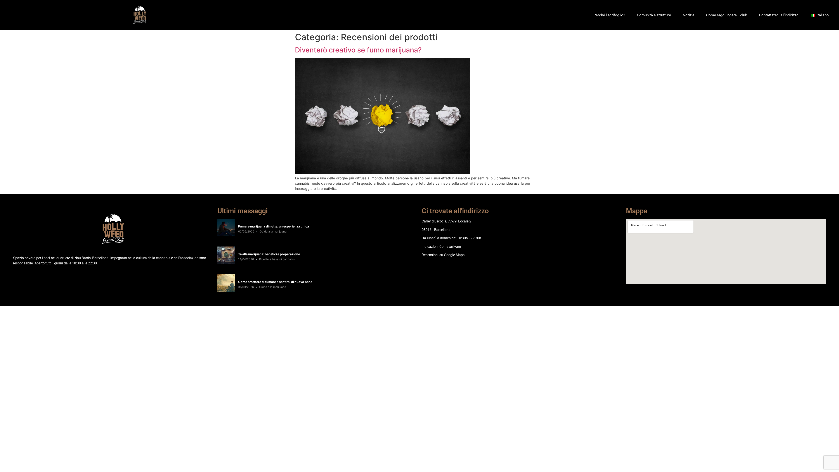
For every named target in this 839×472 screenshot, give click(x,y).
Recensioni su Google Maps (443, 255)
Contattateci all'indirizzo (779, 15)
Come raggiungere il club (726, 15)
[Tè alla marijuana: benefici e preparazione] (226, 262)
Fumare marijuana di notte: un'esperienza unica (273, 226)
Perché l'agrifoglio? (609, 15)
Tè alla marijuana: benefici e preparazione (269, 254)
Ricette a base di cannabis (277, 259)
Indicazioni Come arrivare (441, 247)
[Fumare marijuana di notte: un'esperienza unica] (226, 235)
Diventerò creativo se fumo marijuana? (358, 50)
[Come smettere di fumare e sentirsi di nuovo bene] (226, 290)
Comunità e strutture (654, 15)
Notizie (688, 15)
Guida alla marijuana (273, 231)
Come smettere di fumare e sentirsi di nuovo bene (275, 282)
